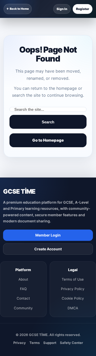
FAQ (23, 289)
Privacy (19, 343)
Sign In (62, 9)
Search (48, 122)
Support (49, 343)
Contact (23, 298)
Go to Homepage (48, 140)
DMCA (73, 308)
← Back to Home (17, 9)
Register (82, 9)
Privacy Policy (72, 289)
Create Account (48, 249)
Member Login (48, 235)
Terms (34, 343)
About (23, 279)
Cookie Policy (73, 298)
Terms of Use (73, 279)
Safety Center (71, 343)
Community (23, 308)
